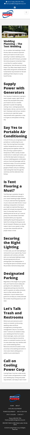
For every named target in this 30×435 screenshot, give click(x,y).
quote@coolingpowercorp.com (17, 3)
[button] (26, 12)
